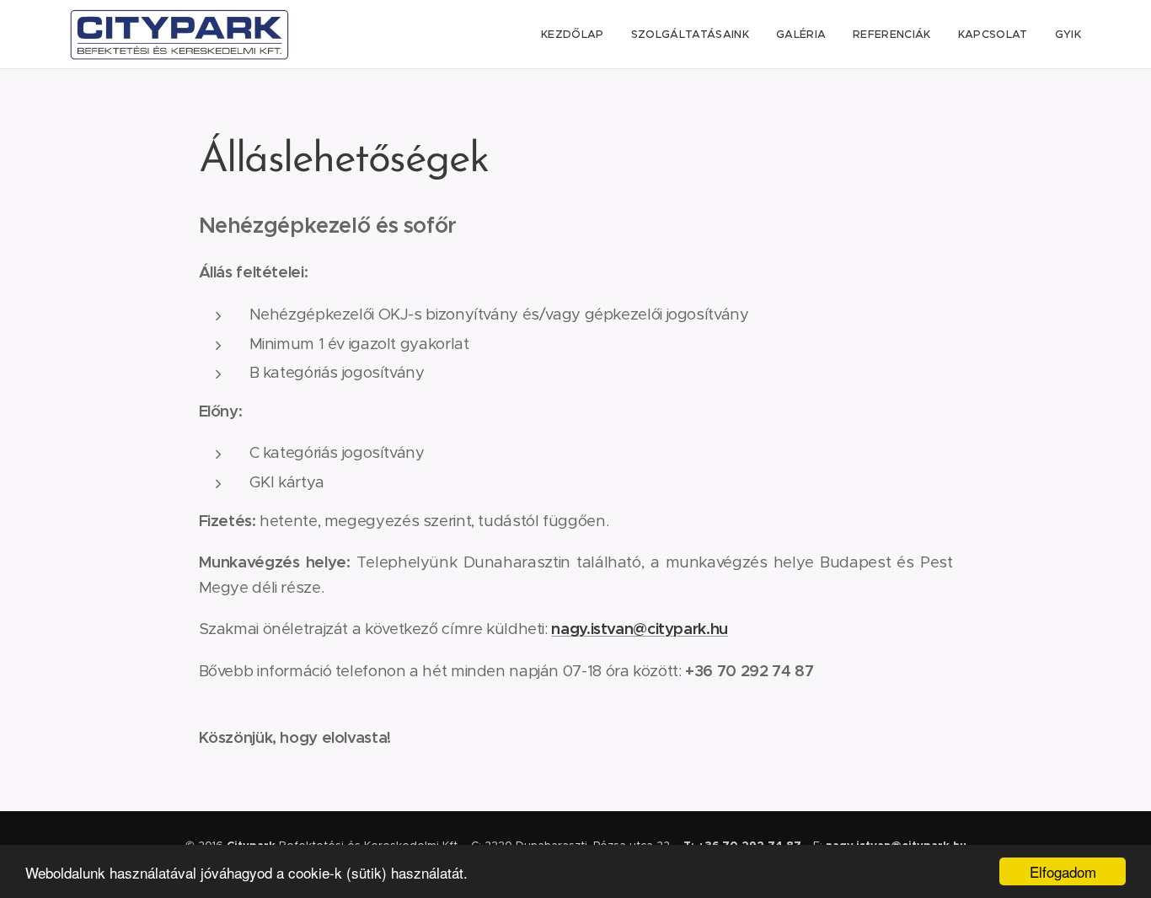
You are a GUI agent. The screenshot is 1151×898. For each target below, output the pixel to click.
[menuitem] (577, 34)
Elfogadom (1063, 871)
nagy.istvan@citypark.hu (639, 628)
